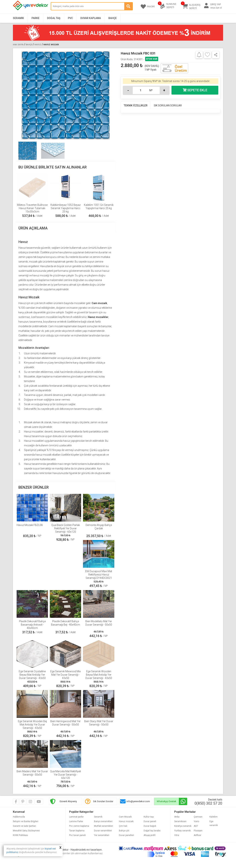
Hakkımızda (19, 816)
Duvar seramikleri (103, 830)
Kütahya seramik (182, 826)
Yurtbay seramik (182, 830)
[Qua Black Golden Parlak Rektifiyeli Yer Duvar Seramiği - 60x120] (65, 508)
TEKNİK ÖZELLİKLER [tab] (136, 105)
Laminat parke (76, 816)
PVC (70, 18)
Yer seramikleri (101, 835)
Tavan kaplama (76, 830)
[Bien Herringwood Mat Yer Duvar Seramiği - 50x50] (65, 704)
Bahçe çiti (124, 830)
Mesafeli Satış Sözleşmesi (26, 830)
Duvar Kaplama (90, 18)
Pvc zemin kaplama (79, 826)
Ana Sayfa (18, 44)
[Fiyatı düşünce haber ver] (199, 54)
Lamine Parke (76, 821)
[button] (110, 95)
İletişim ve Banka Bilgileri (25, 821)
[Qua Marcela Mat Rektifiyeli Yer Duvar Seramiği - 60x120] (65, 754)
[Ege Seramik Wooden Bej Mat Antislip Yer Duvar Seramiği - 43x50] (32, 704)
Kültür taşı (149, 816)
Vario (196, 821)
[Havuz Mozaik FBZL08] (32, 508)
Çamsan (198, 816)
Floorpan (198, 830)
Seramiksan (180, 821)
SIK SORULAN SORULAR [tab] (168, 105)
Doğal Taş (53, 18)
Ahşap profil (149, 835)
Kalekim (213, 816)
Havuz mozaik (126, 821)
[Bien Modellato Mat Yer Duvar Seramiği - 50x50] (98, 604)
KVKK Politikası (20, 835)
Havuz (37, 44)
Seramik (18, 18)
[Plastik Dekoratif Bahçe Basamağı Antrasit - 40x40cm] (32, 604)
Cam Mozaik (125, 816)
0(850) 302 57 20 (208, 803)
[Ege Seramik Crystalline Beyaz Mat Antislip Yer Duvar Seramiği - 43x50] (32, 654)
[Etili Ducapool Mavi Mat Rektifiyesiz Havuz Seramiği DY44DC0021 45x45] (98, 554)
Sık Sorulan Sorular (103, 801)
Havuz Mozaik (51, 44)
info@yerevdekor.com (138, 801)
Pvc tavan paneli (77, 835)
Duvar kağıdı (150, 826)
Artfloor (197, 835)
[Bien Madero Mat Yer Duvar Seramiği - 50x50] (32, 754)
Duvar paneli (150, 821)
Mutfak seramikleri (103, 826)
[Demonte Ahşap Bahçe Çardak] (98, 508)
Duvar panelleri (126, 835)
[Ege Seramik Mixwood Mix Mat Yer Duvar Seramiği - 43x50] (65, 654)
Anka (176, 816)
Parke (35, 18)
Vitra (176, 835)
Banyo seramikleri (103, 821)
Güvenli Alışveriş (68, 801)
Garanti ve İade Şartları (24, 826)
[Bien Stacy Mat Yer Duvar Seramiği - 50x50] (98, 704)
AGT (196, 826)
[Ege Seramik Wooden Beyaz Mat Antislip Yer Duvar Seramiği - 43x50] (98, 654)
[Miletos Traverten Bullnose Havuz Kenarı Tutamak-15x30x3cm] (32, 187)
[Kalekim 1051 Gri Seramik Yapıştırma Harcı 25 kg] (98, 187)
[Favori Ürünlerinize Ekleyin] (207, 54)
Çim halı (123, 826)
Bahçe (112, 18)
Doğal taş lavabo (152, 830)
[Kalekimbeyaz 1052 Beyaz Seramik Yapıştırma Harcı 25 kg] (65, 187)
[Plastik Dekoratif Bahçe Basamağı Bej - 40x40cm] (65, 604)
